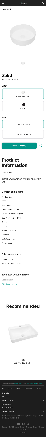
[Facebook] (23, 424)
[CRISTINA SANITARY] (23, 3)
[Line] (28, 424)
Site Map (23, 432)
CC (28, 383)
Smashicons (33, 383)
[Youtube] (19, 424)
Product (6, 9)
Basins (18, 388)
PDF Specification (9, 283)
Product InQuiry (19, 145)
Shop (10, 388)
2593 (39, 388)
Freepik (40, 383)
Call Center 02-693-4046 (10, 418)
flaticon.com (18, 383)
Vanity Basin (29, 388)
